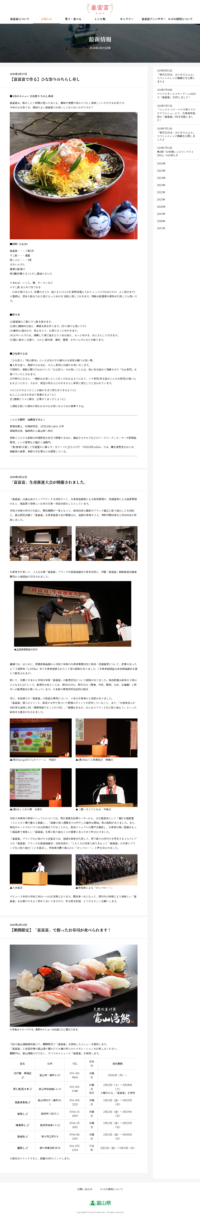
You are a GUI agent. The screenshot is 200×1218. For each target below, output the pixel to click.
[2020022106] (41, 787)
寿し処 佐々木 (21, 1089)
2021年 (161, 199)
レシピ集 (100, 19)
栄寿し (21, 1114)
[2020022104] (41, 737)
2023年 (161, 185)
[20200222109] (107, 869)
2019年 (161, 214)
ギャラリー (127, 19)
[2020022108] (41, 869)
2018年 (161, 221)
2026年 (161, 163)
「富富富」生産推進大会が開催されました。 (49, 482)
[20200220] (74, 175)
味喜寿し (21, 1125)
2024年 (161, 178)
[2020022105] (107, 737)
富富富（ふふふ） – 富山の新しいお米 (100, 9)
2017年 (161, 228)
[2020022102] (107, 543)
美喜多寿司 (21, 1102)
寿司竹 (21, 1136)
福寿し (21, 1148)
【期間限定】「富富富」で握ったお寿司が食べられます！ (60, 930)
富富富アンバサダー (154, 19)
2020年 (161, 206)
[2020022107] (107, 787)
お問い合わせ (84, 1189)
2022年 (161, 192)
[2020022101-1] (41, 543)
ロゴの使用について (180, 19)
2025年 (161, 170)
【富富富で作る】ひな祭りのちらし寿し (45, 79)
